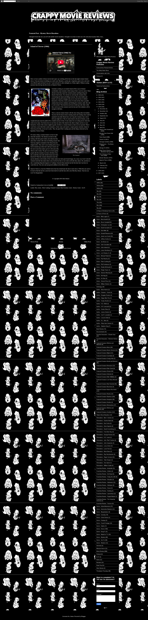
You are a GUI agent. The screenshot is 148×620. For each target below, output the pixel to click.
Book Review (99, 329)
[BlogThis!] (60, 185)
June (101, 123)
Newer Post (34, 242)
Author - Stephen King (102, 326)
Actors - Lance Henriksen (103, 250)
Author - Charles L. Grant (103, 292)
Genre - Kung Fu (101, 531)
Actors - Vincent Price (102, 281)
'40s (97, 194)
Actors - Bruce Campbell (103, 222)
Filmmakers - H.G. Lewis (103, 437)
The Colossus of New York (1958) (105, 154)
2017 (99, 173)
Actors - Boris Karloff (102, 219)
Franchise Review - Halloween (104, 482)
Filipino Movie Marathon (102, 415)
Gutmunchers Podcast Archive (104, 67)
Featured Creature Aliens (103, 347)
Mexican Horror (100, 548)
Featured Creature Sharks (103, 394)
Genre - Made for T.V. (102, 534)
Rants (98, 559)
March (102, 163)
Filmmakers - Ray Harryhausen (104, 454)
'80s (97, 205)
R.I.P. (97, 557)
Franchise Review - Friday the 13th (105, 476)
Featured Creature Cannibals (104, 355)
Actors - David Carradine (103, 227)
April (101, 127)
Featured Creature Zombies (104, 412)
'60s (36, 188)
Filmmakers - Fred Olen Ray (104, 431)
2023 (99, 97)
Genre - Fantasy (100, 520)
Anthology (99, 286)
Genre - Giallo (100, 526)
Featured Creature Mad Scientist (59, 188)
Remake (98, 562)
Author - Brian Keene (102, 289)
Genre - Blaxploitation (102, 512)
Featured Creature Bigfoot (103, 353)
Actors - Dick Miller (101, 230)
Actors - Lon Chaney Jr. (102, 253)
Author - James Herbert (102, 312)
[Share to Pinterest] (65, 185)
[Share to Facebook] (63, 185)
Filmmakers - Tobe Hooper (103, 460)
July (101, 120)
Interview (98, 545)
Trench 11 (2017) (104, 139)
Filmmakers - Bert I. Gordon (104, 417)
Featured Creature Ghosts (103, 371)
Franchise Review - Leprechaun (105, 493)
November (103, 111)
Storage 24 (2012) (104, 148)
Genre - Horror (73, 188)
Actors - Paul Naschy (102, 258)
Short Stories (99, 568)
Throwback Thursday (102, 571)
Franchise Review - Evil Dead (104, 474)
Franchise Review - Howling (104, 491)
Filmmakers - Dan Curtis (103, 423)
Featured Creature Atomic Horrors (105, 350)
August (102, 118)
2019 (99, 106)
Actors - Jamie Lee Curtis (103, 236)
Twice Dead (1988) (104, 137)
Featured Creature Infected (103, 374)
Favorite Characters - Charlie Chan (105, 334)
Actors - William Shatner (102, 284)
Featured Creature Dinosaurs (104, 365)
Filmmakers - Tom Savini (103, 462)
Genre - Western (101, 543)
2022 (99, 99)
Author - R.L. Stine (101, 320)
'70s (97, 202)
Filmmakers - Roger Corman (104, 457)
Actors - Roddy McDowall (103, 267)
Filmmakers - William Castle (104, 465)
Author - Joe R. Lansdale (103, 315)
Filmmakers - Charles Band (103, 420)
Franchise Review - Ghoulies (104, 479)
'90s (97, 208)
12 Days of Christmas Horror (104, 211)
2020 (99, 104)
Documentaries (100, 331)
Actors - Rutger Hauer (102, 270)
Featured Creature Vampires (104, 399)
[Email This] (58, 185)
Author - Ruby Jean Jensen (103, 323)
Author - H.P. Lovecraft (102, 306)
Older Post (87, 242)
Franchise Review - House (103, 488)
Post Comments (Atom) (64, 248)
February (102, 165)
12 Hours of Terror (101, 213)
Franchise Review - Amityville (104, 468)
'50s (97, 196)
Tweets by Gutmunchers (103, 86)
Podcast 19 (99, 76)
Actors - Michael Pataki (102, 256)
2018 (99, 170)
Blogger (83, 616)
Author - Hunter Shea (102, 309)
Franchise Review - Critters (103, 471)
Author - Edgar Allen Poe (103, 298)
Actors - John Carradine (102, 244)
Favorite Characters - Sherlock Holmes (107, 338)
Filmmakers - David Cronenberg (105, 429)
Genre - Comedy (101, 514)
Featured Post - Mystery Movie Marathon (43, 33)
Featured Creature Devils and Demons (106, 361)
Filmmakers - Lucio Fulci (103, 448)
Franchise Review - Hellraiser (104, 485)
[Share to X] (61, 185)
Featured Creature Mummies (104, 386)
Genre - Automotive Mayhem (104, 509)
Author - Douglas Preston (103, 295)
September (103, 115)
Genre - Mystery (100, 537)
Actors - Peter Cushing (44, 188)
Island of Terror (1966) (105, 160)
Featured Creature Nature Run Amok (106, 389)
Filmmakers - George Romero (104, 434)
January (102, 167)
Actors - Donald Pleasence (103, 233)
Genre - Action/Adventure (103, 506)
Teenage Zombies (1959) (106, 141)
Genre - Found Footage (102, 523)
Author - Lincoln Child (102, 317)
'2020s (98, 188)
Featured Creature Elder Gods (104, 368)
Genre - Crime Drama (102, 517)
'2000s (98, 182)
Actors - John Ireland (102, 247)
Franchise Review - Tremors (104, 503)
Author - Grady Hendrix (102, 301)
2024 (99, 95)
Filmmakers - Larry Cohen (103, 446)
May (101, 125)
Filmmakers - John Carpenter (104, 443)
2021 (99, 102)
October (102, 113)
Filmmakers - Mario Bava (103, 451)
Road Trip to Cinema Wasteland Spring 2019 (106, 151)
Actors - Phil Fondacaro (102, 264)
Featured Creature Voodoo (103, 402)
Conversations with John (103, 73)
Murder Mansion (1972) (105, 157)
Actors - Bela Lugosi (101, 216)
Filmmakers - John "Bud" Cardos (105, 440)
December (103, 108)
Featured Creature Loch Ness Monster (106, 379)
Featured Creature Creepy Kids (104, 358)
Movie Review (100, 551)
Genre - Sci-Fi (81, 188)
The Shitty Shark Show (102, 70)
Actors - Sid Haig (101, 275)
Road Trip (99, 565)
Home (61, 242)
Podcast (98, 554)
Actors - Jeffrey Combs (102, 239)
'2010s (98, 185)
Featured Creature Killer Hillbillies (105, 377)
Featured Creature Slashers (104, 396)
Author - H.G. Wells (101, 303)
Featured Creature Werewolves (104, 405)
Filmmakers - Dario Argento (103, 426)
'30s (97, 191)
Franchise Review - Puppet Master (105, 496)
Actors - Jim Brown (101, 241)
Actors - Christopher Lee (103, 225)
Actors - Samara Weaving (103, 272)
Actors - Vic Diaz (100, 278)
